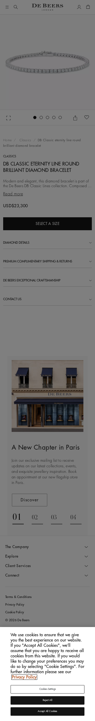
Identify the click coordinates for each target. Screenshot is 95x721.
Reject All (47, 700)
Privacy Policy (24, 677)
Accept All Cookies (47, 711)
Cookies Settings (47, 689)
